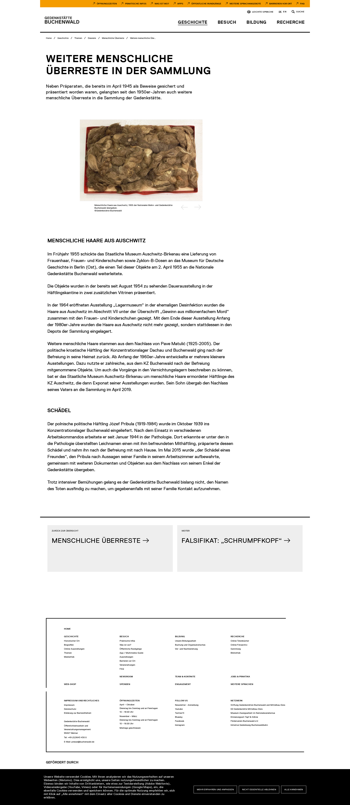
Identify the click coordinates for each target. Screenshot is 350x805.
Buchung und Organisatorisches (190, 645)
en (284, 12)
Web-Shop (70, 684)
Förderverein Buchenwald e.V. (244, 721)
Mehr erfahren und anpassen (215, 789)
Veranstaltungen (127, 665)
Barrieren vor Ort (280, 3)
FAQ (302, 3)
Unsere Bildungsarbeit (185, 641)
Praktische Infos (135, 3)
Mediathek (69, 657)
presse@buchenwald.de (82, 741)
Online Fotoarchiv (239, 645)
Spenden (125, 684)
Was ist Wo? (162, 3)
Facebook (179, 721)
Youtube (179, 709)
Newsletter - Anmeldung (187, 705)
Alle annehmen (293, 789)
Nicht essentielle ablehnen (259, 789)
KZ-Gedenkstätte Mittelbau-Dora (246, 709)
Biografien (69, 645)
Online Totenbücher (240, 641)
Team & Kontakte (185, 676)
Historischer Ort (72, 641)
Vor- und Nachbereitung (186, 649)
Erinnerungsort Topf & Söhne (244, 717)
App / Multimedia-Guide (131, 653)
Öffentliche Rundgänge (206, 3)
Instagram (180, 725)
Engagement (183, 684)
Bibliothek (235, 653)
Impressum (69, 705)
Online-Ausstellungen (74, 649)
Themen (68, 653)
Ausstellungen (126, 657)
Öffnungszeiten (107, 3)
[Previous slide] (184, 207)
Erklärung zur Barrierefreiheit (77, 713)
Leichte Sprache (263, 12)
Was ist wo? (125, 645)
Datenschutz (70, 709)
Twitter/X (179, 713)
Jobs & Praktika (240, 676)
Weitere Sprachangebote (245, 3)
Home (67, 629)
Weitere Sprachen (242, 684)
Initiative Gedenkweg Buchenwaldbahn (249, 725)
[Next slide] (198, 207)
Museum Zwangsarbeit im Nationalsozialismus (253, 713)
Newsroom (126, 676)
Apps (180, 3)
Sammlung (236, 649)
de (280, 12)
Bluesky (178, 717)
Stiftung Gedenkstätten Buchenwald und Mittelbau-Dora (258, 705)
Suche (300, 12)
